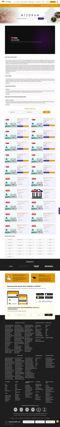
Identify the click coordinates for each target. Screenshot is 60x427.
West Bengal (9, 256)
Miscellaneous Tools (48, 394)
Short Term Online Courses (29, 372)
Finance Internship (27, 342)
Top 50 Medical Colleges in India (50, 359)
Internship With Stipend (17, 348)
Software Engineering (38, 334)
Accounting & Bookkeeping (39, 335)
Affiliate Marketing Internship (29, 330)
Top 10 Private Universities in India (50, 367)
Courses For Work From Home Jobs (10, 376)
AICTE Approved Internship (8, 342)
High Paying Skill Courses (18, 369)
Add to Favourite (26, 126)
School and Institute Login (50, 421)
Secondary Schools (7, 399)
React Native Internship (8, 334)
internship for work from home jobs (19, 338)
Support (16, 388)
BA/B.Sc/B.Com (37, 398)
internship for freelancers (17, 335)
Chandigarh (50, 239)
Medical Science (37, 330)
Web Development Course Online (29, 377)
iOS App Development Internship (9, 335)
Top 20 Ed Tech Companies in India (50, 363)
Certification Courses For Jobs (9, 369)
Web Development (27, 386)
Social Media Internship (28, 347)
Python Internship (7, 338)
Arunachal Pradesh (20, 239)
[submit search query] (32, 5)
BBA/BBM (36, 395)
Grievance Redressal (34, 418)
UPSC (36, 368)
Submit (48, 314)
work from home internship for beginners (19, 343)
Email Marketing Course (18, 363)
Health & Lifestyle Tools (49, 402)
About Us (16, 384)
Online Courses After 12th (28, 359)
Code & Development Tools (49, 387)
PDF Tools (47, 385)
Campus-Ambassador (18, 389)
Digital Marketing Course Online (19, 360)
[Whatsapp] (12, 422)
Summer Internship (7, 343)
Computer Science (38, 325)
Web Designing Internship (8, 331)
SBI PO (36, 359)
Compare (8, 119)
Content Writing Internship (28, 335)
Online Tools (17, 397)
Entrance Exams (48, 325)
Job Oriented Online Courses (19, 376)
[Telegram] (19, 422)
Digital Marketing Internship (9, 329)
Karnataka (40, 245)
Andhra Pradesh (10, 239)
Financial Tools (48, 395)
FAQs (39, 418)
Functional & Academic (28, 390)
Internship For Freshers (8, 351)
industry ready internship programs (19, 330)
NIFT (46, 334)
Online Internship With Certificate (29, 367)
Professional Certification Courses (30, 368)
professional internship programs (19, 342)
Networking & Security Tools (49, 399)
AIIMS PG (47, 335)
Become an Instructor (40, 421)
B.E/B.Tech (36, 394)
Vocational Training (7, 339)
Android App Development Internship (30, 326)
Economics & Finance (38, 326)
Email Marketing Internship (28, 339)
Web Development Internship (9, 330)
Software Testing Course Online (29, 376)
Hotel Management (38, 399)
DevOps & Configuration (28, 394)
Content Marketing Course (8, 372)
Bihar (40, 239)
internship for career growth (18, 334)
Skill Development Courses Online (30, 373)
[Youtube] (18, 422)
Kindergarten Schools (8, 395)
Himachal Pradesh (10, 245)
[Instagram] (15, 422)
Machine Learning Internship (9, 326)
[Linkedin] (16, 422)
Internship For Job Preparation (19, 372)
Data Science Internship (17, 347)
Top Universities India (38, 388)
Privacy (17, 418)
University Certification (39, 337)
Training (6, 347)
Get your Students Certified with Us (28, 421)
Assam (30, 239)
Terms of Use (12, 418)
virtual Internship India (17, 325)
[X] (10, 422)
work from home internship (18, 326)
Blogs (16, 385)
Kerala (50, 245)
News (16, 393)
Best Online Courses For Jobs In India (10, 363)
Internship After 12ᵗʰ (8, 348)
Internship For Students (8, 352)
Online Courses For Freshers (29, 363)
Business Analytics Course (8, 367)
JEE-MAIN (47, 329)
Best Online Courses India (8, 364)
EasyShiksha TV (17, 394)
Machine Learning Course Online (19, 377)
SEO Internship (27, 346)
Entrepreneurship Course (18, 364)
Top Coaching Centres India (39, 389)
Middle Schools (7, 398)
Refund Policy (21, 418)
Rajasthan (6, 385)
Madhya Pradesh (7, 390)
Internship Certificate (28, 351)
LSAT (46, 331)
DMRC (36, 360)
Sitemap (43, 418)
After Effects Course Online (9, 360)
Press (16, 390)
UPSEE (46, 330)
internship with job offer (17, 339)
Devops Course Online (18, 359)
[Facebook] (9, 422)
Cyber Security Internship (17, 346)
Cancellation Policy (27, 418)
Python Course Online (28, 369)
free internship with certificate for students (19, 329)
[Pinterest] (13, 422)
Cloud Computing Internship (28, 334)
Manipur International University (39, 341)
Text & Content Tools (48, 390)
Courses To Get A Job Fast (8, 377)
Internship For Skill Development (19, 373)
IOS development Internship (28, 329)
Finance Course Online (18, 367)
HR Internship (26, 343)
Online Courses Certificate (29, 360)
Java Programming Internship (9, 325)
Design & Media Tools (49, 398)
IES (35, 367)
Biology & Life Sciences (38, 329)
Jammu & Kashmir (20, 245)
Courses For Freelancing (8, 373)
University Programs (49, 337)
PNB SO (36, 364)
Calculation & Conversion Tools (50, 391)
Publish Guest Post (17, 398)
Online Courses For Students (29, 364)
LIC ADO (36, 363)
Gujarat (40, 242)
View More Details (20, 126)
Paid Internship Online (17, 351)
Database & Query (27, 391)
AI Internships (7, 346)
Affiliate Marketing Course (8, 359)
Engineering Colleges (38, 384)
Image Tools (47, 386)
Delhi (19, 242)
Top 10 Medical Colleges (49, 360)
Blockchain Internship (28, 331)
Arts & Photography (38, 331)
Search (41, 18)
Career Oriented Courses (8, 368)
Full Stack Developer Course (19, 368)
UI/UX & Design (27, 395)
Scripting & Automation (28, 387)
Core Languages (27, 385)
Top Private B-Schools (49, 364)
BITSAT (47, 326)
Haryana (50, 242)
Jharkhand (30, 245)
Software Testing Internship (28, 348)
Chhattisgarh (9, 242)
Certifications (48, 418)
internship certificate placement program (19, 331)
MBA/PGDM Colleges (38, 385)
